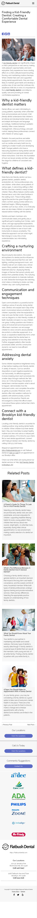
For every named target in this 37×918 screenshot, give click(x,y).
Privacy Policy (15, 891)
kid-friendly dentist (10, 63)
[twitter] (18, 894)
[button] (34, 3)
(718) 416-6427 (18, 868)
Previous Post (7, 724)
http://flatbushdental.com (11, 450)
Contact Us (18, 766)
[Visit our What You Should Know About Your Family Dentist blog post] (18, 620)
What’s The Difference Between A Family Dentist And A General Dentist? (17, 570)
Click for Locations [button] (18, 736)
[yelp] (23, 894)
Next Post (30, 724)
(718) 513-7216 (13, 453)
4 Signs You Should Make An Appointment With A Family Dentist (17, 690)
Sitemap (23, 891)
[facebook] (14, 894)
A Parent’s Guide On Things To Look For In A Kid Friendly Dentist (18, 505)
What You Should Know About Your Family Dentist (17, 634)
